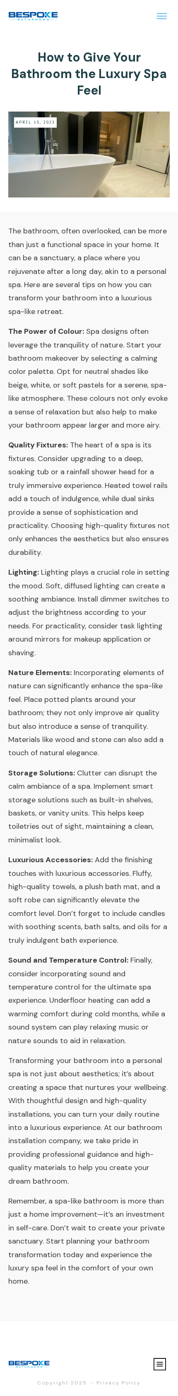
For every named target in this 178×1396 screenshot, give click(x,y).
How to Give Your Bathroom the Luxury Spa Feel (89, 73)
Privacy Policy (118, 1382)
